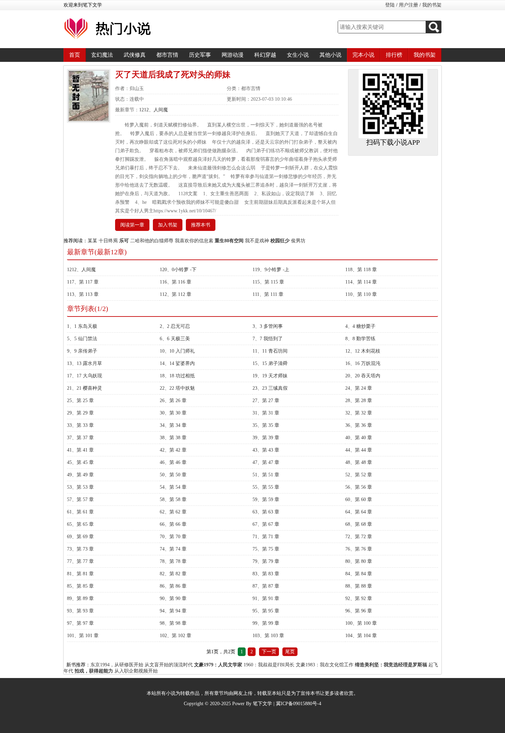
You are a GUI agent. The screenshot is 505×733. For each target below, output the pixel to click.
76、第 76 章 (358, 549)
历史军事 (200, 55)
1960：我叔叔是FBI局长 (269, 664)
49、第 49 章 (80, 474)
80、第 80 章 (358, 561)
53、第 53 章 (80, 487)
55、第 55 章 (265, 487)
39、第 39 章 (265, 437)
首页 (74, 55)
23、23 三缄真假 (270, 388)
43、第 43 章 (265, 450)
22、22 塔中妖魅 (177, 388)
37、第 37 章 (80, 437)
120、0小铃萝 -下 (178, 269)
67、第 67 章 (265, 524)
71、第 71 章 (265, 536)
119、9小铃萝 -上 (270, 269)
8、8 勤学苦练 (360, 338)
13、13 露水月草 (84, 363)
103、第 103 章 (268, 635)
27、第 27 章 (265, 400)
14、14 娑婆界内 (177, 363)
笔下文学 (262, 703)
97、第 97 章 (80, 623)
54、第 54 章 (173, 487)
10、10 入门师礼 (177, 351)
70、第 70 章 (173, 536)
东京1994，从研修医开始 (116, 664)
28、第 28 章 (358, 400)
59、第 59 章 (265, 499)
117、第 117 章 (83, 282)
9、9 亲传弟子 (82, 351)
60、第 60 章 (358, 499)
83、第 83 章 (265, 573)
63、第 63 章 (265, 511)
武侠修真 (135, 55)
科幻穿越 (265, 55)
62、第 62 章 (173, 511)
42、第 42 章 (173, 450)
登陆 (390, 5)
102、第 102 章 (175, 635)
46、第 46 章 (173, 462)
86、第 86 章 (173, 586)
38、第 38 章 (173, 437)
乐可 (124, 240)
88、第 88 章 (358, 586)
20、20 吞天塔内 (362, 375)
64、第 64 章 (358, 511)
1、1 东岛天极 (82, 326)
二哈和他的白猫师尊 (151, 240)
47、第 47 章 (265, 462)
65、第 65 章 (80, 524)
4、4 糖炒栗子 (360, 326)
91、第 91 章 (265, 598)
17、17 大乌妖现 (84, 375)
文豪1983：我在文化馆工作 (325, 664)
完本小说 (363, 55)
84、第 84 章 (358, 573)
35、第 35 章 (265, 425)
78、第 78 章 (173, 561)
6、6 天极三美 (175, 338)
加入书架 (167, 224)
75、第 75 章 (265, 549)
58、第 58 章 (173, 499)
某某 (92, 240)
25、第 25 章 (80, 400)
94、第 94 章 (173, 610)
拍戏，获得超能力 (94, 671)
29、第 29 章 (80, 412)
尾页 (290, 651)
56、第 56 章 (358, 487)
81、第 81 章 (80, 573)
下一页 (269, 651)
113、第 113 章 (83, 294)
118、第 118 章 (361, 269)
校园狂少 (280, 240)
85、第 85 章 (80, 586)
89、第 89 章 (80, 598)
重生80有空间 (229, 240)
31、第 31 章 (265, 412)
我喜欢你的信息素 (194, 240)
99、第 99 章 (265, 623)
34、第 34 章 (173, 425)
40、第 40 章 (358, 437)
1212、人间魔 (153, 109)
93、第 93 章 (80, 610)
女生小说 (298, 55)
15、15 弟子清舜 (270, 363)
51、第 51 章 (265, 474)
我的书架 (431, 5)
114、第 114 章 (361, 282)
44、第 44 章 (358, 450)
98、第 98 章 (173, 623)
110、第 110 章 (361, 294)
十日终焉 (108, 240)
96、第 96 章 (358, 610)
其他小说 (330, 55)
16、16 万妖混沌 (362, 363)
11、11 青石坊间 (270, 351)
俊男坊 (298, 240)
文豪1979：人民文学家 (218, 664)
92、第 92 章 (358, 598)
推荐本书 (200, 224)
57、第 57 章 (80, 499)
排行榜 (394, 55)
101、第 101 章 (83, 635)
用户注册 (408, 5)
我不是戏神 (257, 240)
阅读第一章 (132, 224)
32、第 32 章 (358, 412)
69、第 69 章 (80, 536)
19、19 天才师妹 (270, 375)
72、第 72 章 (358, 536)
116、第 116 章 (175, 282)
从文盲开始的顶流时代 (169, 664)
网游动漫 (233, 55)
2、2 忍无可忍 (175, 326)
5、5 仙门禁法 (82, 338)
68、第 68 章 (358, 524)
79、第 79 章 (265, 561)
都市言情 (167, 55)
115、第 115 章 (268, 282)
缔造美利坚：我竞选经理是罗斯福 (391, 664)
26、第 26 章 (173, 400)
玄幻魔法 (102, 55)
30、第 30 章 (173, 412)
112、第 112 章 (175, 294)
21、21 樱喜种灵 (84, 388)
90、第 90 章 (173, 598)
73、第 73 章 (80, 549)
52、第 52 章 (358, 474)
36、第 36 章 (358, 425)
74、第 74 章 (173, 549)
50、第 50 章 (173, 474)
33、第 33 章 (80, 425)
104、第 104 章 (361, 635)
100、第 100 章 (361, 623)
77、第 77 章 (80, 561)
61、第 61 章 (80, 511)
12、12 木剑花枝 (362, 351)
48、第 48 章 (358, 462)
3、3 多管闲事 (267, 326)
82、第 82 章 (173, 573)
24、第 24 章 (358, 388)
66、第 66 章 (173, 524)
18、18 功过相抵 (177, 375)
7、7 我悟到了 (267, 338)
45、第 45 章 (80, 462)
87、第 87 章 (265, 586)
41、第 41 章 (80, 450)
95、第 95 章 (265, 610)
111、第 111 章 (267, 294)
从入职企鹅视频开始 (136, 671)
